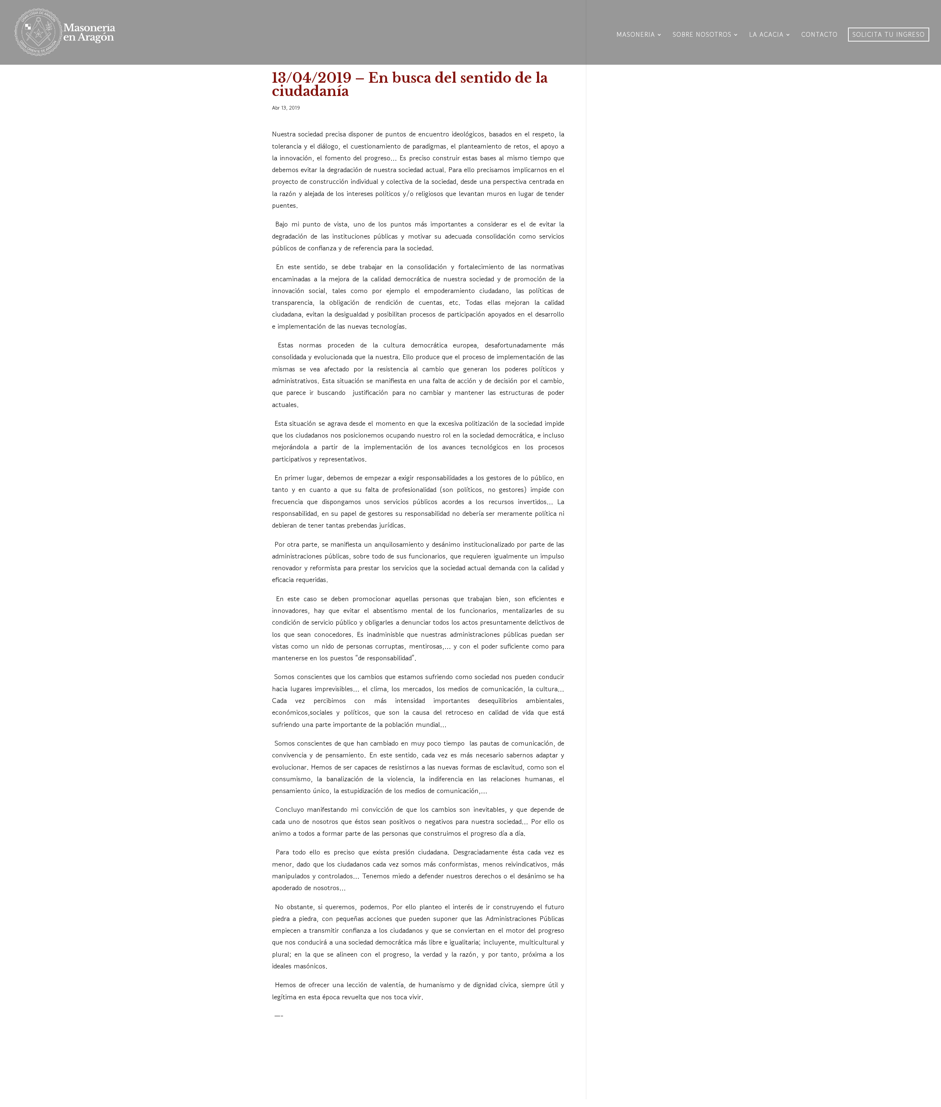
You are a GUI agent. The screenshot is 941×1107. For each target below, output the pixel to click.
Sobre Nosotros (702, 35)
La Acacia (766, 35)
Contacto (819, 35)
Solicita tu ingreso (888, 34)
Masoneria (635, 35)
